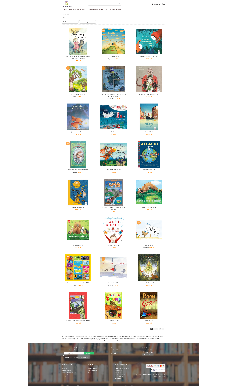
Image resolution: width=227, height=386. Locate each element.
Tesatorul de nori (113, 56)
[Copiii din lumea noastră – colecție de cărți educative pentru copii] (113, 79)
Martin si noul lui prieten (149, 207)
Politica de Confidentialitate (81, 357)
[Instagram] (115, 353)
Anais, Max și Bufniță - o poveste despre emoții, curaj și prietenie (78, 57)
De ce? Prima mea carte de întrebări (78, 283)
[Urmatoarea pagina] (163, 329)
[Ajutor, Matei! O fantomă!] (78, 117)
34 (160, 329)
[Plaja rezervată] (149, 230)
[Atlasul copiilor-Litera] (149, 154)
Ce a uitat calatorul (78, 207)
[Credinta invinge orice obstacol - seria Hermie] (113, 192)
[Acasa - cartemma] (73, 4)
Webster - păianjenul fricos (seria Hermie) (78, 320)
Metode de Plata (92, 368)
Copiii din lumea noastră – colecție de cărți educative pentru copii (113, 95)
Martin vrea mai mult (78, 245)
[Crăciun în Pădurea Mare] (149, 267)
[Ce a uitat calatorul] (78, 192)
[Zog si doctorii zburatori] (113, 154)
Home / (64, 14)
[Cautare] (119, 4)
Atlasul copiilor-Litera (149, 170)
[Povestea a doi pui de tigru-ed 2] (149, 41)
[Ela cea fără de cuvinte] (113, 117)
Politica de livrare (66, 375)
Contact (64, 377)
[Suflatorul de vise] (149, 117)
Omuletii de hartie (113, 245)
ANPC (89, 372)
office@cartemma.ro (149, 355)
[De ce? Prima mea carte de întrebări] (78, 267)
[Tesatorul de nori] (113, 41)
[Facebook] (111, 353)
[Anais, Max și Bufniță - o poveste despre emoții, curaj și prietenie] (78, 41)
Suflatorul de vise (149, 132)
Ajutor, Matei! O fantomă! (78, 132)
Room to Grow (149, 320)
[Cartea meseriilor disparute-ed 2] (149, 79)
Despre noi (64, 368)
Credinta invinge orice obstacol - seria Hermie (113, 208)
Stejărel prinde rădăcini (78, 94)
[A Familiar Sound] (113, 305)
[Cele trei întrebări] (113, 268)
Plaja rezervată (149, 245)
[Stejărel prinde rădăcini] (78, 79)
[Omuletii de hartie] (113, 230)
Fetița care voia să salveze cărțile (78, 170)
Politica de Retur (92, 370)
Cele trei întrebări (113, 283)
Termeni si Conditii (66, 370)
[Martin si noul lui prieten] (149, 192)
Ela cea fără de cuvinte (113, 132)
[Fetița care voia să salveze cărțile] (78, 154)
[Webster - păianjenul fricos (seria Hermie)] (78, 305)
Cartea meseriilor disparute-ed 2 (149, 94)
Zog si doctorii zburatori (113, 170)
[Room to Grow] (149, 305)
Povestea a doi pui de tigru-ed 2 (149, 56)
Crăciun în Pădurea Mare (149, 283)
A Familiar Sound (113, 320)
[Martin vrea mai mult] (78, 230)
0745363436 (149, 352)
